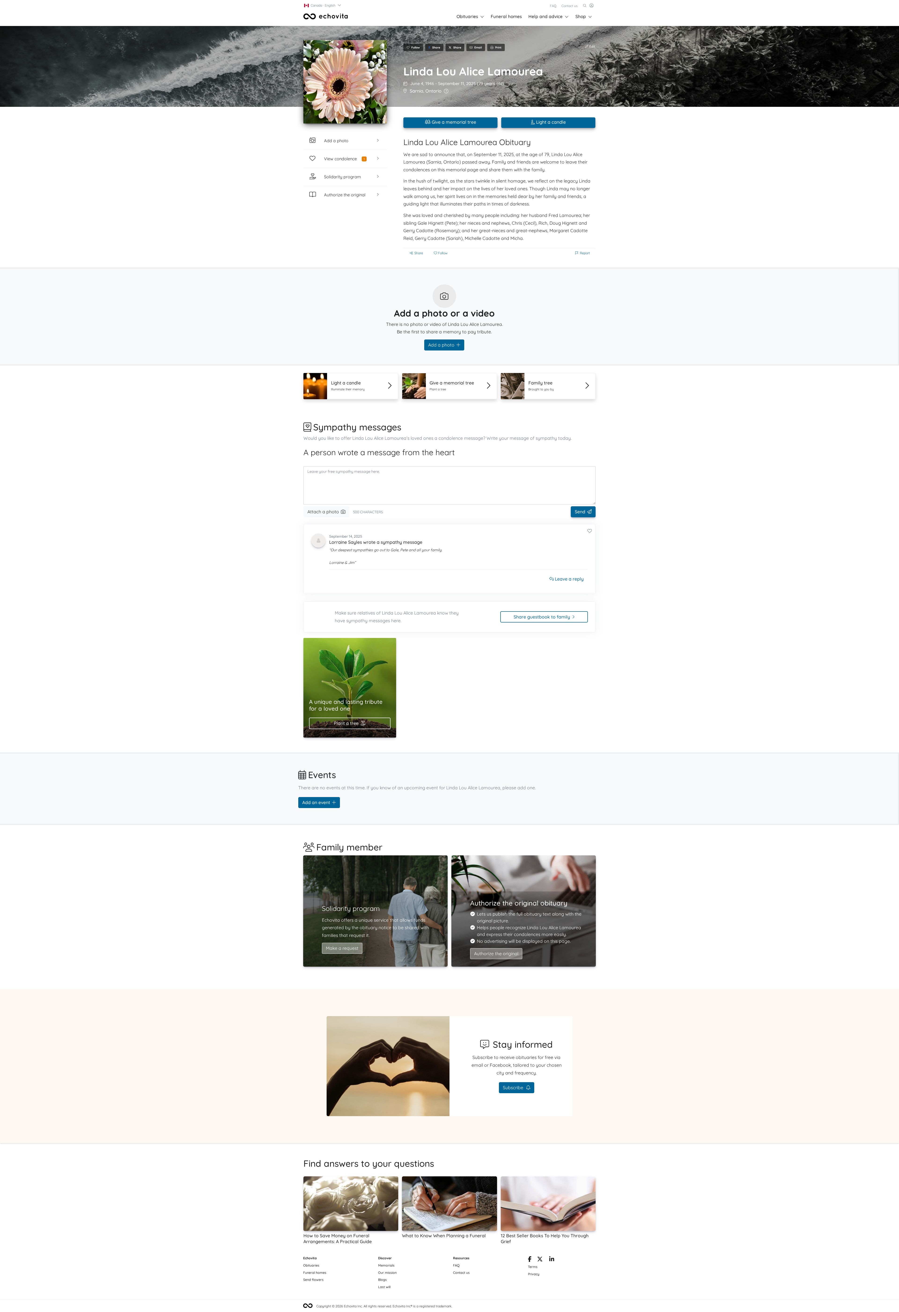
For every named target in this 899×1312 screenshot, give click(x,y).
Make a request (342, 948)
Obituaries (467, 16)
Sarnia (416, 91)
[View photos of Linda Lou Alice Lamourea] (345, 81)
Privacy (533, 1274)
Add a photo (441, 345)
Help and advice (545, 16)
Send (580, 511)
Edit (591, 46)
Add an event (316, 802)
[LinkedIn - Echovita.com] (551, 1260)
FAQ (553, 6)
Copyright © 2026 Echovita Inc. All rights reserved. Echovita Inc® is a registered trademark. (384, 1306)
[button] (323, 5)
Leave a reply (569, 579)
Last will (384, 1287)
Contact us (569, 6)
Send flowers (313, 1280)
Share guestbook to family (542, 617)
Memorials (386, 1265)
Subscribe (513, 1087)
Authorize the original (496, 953)
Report (585, 253)
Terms (533, 1267)
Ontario (433, 91)
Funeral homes (506, 16)
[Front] (325, 16)
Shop (580, 16)
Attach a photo (323, 511)
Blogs (382, 1280)
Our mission (387, 1273)
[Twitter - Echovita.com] (540, 1260)
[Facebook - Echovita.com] (529, 1260)
